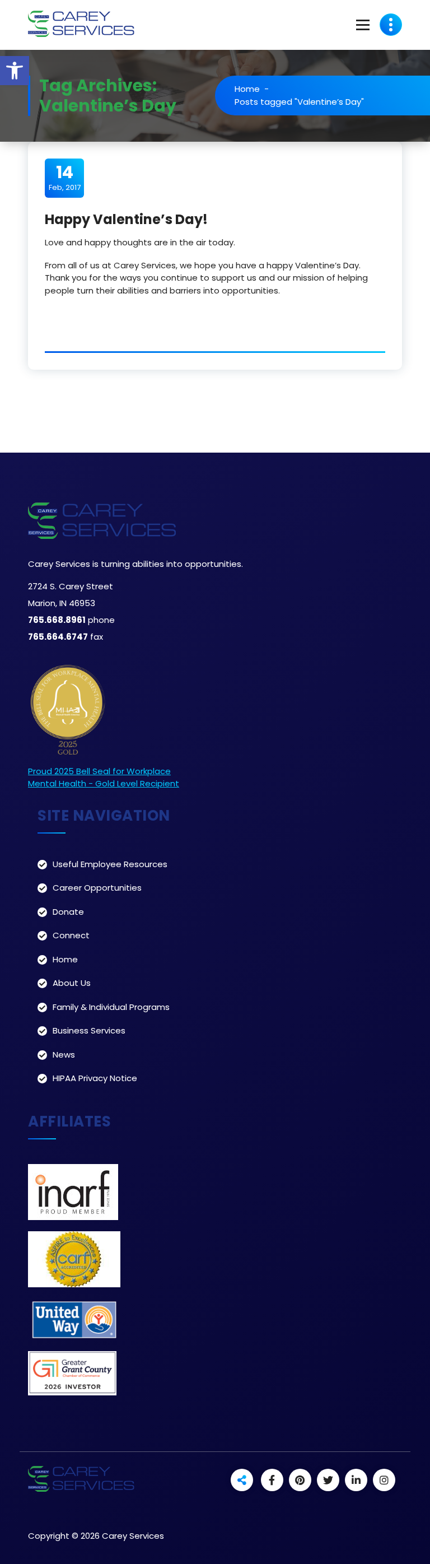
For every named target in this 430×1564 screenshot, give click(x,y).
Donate (68, 912)
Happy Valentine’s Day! (126, 219)
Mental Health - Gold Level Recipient (103, 783)
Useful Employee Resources (110, 864)
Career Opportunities (97, 887)
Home (247, 89)
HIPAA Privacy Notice (95, 1078)
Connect (71, 935)
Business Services (89, 1030)
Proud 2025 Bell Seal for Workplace (99, 771)
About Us (72, 983)
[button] (14, 70)
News (64, 1054)
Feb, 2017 (65, 177)
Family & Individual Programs (111, 1007)
